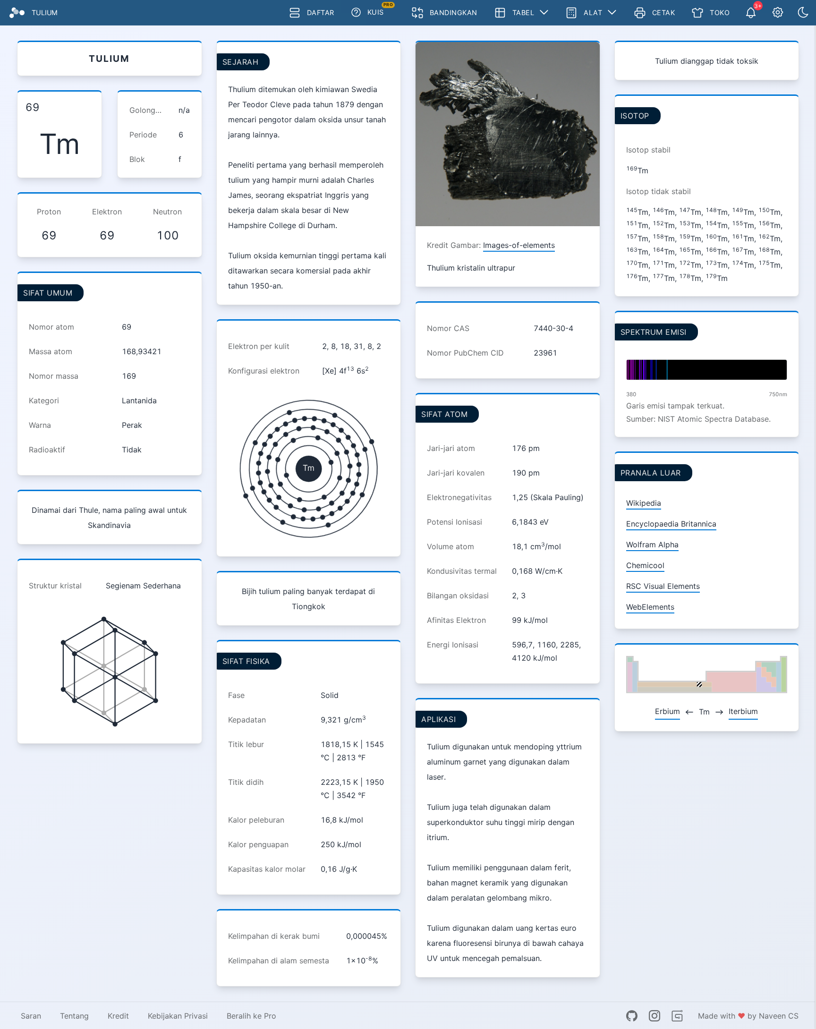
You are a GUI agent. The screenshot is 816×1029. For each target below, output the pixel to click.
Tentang (74, 1015)
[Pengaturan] (777, 12)
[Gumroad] (677, 1015)
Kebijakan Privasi (178, 1015)
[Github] (631, 1015)
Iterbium (743, 711)
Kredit (118, 1015)
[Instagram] (654, 1015)
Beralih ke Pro (251, 1015)
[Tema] (803, 12)
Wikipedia (643, 503)
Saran (31, 1015)
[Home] (17, 12)
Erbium (667, 711)
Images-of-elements (519, 245)
